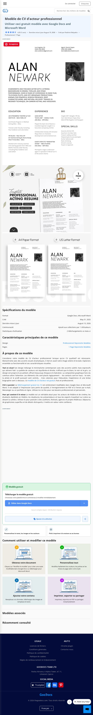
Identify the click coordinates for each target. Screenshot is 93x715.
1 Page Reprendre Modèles (80, 347)
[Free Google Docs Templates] (5, 11)
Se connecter (70, 3)
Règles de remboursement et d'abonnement (38, 660)
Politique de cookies (38, 656)
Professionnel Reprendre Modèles (77, 343)
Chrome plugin (67, 646)
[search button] (89, 10)
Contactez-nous (67, 649)
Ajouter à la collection (44, 519)
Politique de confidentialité (38, 653)
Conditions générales (37, 649)
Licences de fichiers (38, 646)
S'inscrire (85, 4)
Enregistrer (13, 44)
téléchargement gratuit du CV (30, 385)
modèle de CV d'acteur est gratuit (41, 380)
